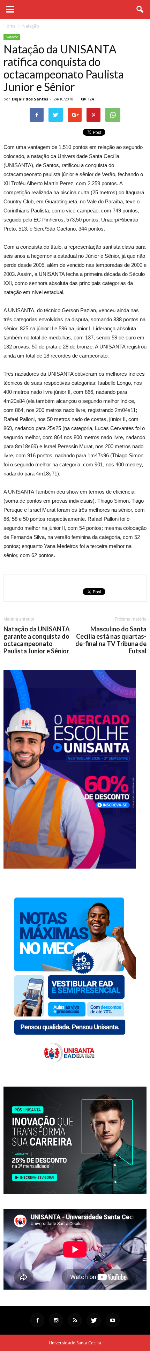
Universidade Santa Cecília (75, 1343)
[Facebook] (37, 1320)
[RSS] (75, 1320)
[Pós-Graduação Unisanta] (75, 1192)
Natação (12, 37)
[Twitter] (94, 1320)
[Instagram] (56, 1320)
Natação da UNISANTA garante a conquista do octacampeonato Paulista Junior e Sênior (36, 640)
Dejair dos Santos (30, 99)
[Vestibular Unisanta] (69, 867)
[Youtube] (113, 1320)
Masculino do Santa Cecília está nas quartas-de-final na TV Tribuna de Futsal (111, 640)
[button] (140, 9)
